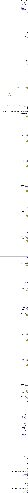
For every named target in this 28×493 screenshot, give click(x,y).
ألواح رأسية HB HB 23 (25, 232)
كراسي (24, 5)
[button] (14, 106)
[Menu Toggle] (27, 34)
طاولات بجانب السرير (22, 7)
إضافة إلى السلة (10, 95)
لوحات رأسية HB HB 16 (25, 390)
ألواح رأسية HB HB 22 (25, 257)
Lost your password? (25, 475)
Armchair (24, 413)
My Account (25, 11)
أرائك (24, 3)
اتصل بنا (25, 418)
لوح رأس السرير (23, 8)
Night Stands (23, 416)
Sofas (24, 412)
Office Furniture (23, 9)
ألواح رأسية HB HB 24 (25, 207)
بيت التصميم (25, 2)
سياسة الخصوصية (24, 434)
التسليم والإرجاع (24, 435)
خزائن (24, 6)
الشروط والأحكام (24, 433)
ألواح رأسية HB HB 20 (25, 307)
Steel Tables (23, 417)
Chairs (24, 414)
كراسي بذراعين (23, 4)
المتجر (25, 421)
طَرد (27, 108)
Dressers (24, 415)
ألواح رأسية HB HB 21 (25, 282)
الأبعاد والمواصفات (26, 106)
